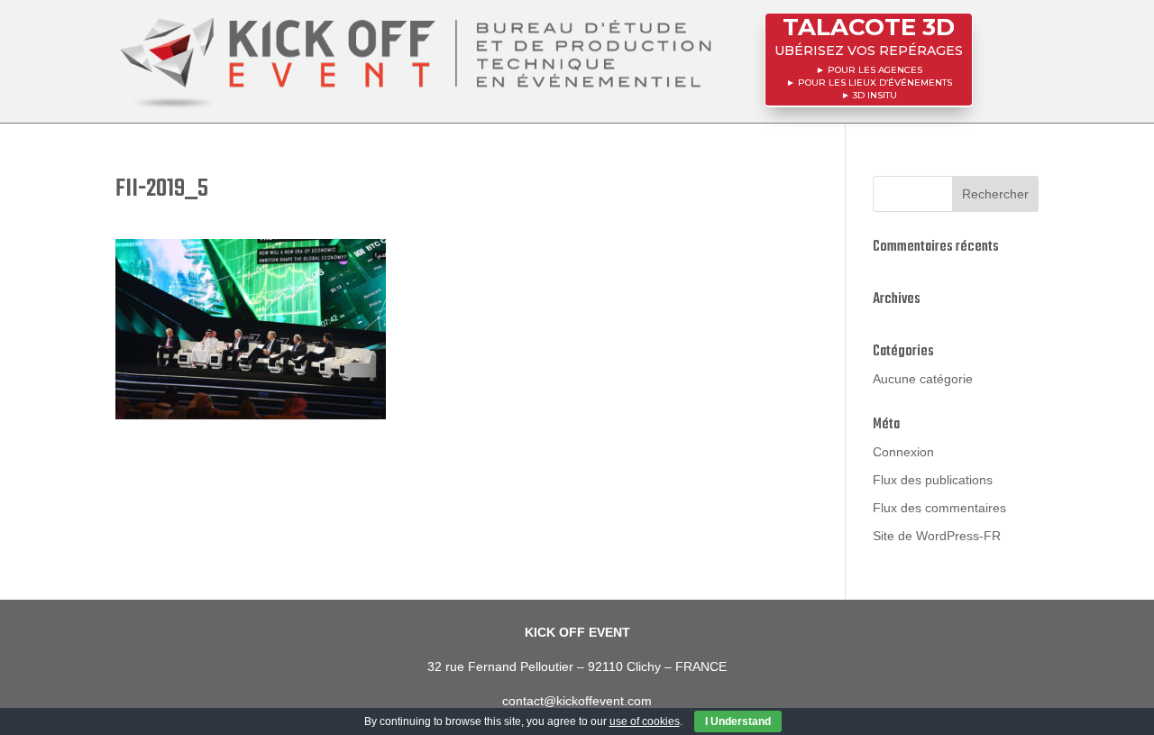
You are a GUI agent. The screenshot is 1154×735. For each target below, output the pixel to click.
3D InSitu (875, 95)
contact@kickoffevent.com (577, 701)
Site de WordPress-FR (937, 535)
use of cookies (644, 721)
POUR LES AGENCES (875, 70)
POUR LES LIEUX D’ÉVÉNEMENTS (875, 82)
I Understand (738, 721)
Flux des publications (933, 480)
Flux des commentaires (939, 508)
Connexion (903, 452)
